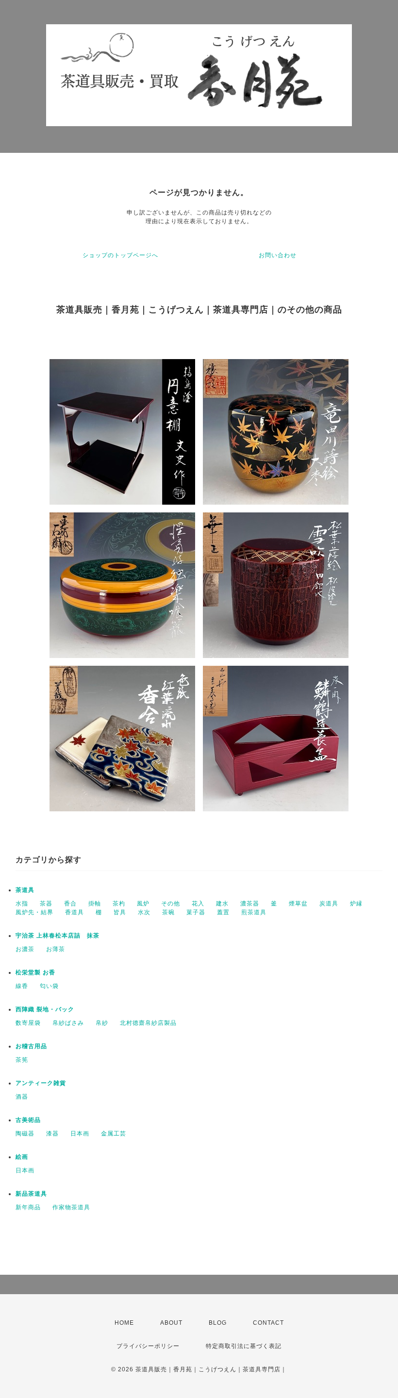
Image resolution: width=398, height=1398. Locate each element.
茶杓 (119, 903)
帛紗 (102, 1023)
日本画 (79, 1133)
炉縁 (356, 903)
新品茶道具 (31, 1193)
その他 (170, 903)
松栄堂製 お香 (35, 972)
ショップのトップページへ (120, 255)
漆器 (52, 1133)
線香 (22, 986)
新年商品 (28, 1207)
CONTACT (268, 1322)
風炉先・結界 (34, 912)
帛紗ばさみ (68, 1023)
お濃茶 (25, 949)
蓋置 (223, 912)
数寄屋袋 (28, 1023)
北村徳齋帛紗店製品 (148, 1023)
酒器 (22, 1096)
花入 (198, 903)
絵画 (22, 1156)
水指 (22, 903)
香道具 (74, 912)
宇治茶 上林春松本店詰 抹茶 (58, 935)
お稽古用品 (31, 1046)
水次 (144, 912)
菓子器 (195, 912)
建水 (222, 903)
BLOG (218, 1322)
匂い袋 (49, 986)
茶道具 (25, 890)
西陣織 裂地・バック (45, 1009)
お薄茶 (55, 949)
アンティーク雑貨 (41, 1083)
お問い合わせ (278, 255)
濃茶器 (249, 903)
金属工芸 (113, 1133)
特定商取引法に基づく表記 (244, 1346)
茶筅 (22, 1059)
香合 (70, 903)
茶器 (46, 903)
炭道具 (328, 903)
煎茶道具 (253, 912)
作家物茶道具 (71, 1207)
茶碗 (168, 912)
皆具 (120, 912)
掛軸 (94, 903)
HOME (124, 1322)
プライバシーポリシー (148, 1346)
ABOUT (171, 1322)
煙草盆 (298, 903)
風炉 (143, 903)
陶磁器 (25, 1133)
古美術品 (28, 1120)
